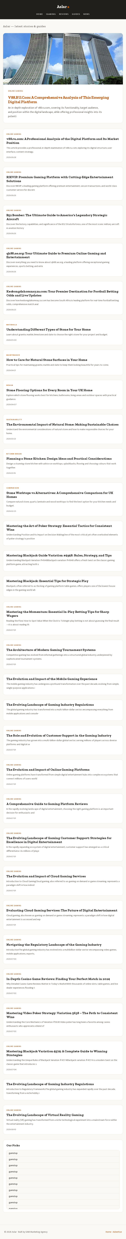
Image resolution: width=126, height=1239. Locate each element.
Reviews (64, 14)
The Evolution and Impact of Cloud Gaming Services (46, 876)
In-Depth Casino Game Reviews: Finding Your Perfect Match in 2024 (58, 979)
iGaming (51, 14)
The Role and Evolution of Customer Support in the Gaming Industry (58, 735)
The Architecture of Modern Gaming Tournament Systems (51, 650)
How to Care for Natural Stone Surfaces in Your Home (46, 360)
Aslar (62, 6)
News (86, 14)
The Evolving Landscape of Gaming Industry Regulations (50, 705)
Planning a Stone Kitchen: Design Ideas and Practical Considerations (59, 458)
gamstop (13, 1153)
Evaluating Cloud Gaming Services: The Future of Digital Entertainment (61, 910)
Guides (76, 14)
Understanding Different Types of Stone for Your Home (48, 329)
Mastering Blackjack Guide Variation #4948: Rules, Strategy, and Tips (59, 555)
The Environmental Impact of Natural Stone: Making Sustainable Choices (62, 424)
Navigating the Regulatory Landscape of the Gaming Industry (54, 945)
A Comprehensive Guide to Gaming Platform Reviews (47, 804)
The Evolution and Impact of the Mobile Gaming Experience (51, 679)
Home (39, 14)
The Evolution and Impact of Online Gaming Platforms (48, 769)
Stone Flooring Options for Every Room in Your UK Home (49, 390)
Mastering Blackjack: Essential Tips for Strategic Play (47, 581)
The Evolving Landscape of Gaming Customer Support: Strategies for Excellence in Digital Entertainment (58, 840)
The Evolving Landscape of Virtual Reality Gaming (45, 1115)
